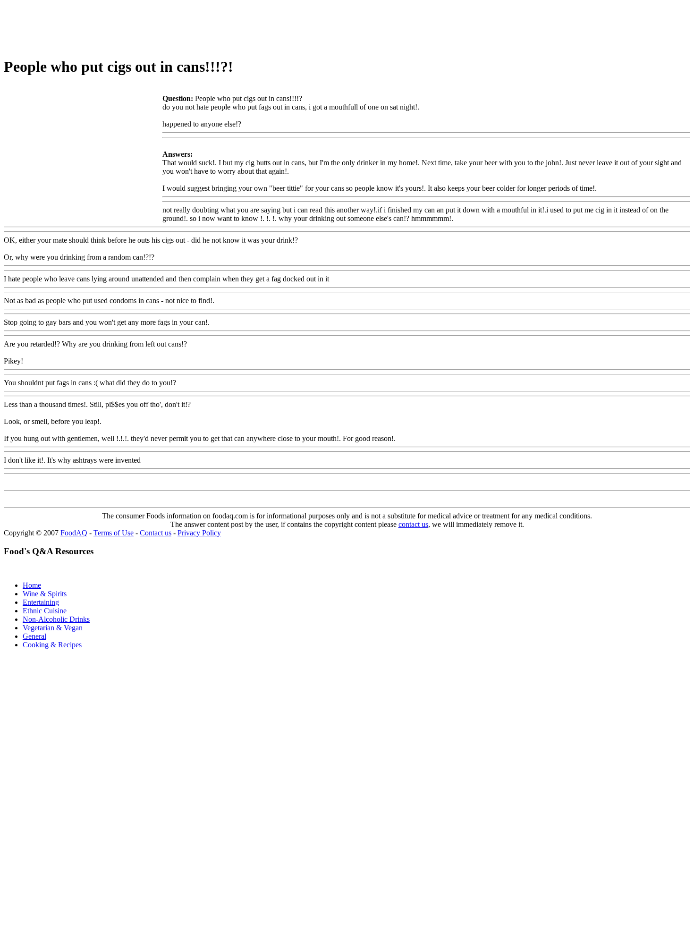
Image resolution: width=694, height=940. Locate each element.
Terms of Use (113, 533)
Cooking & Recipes (52, 645)
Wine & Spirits (45, 594)
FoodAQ (73, 533)
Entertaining (41, 602)
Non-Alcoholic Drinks (56, 619)
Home (32, 585)
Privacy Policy (199, 533)
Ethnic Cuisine (45, 611)
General (34, 636)
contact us (413, 524)
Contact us (155, 533)
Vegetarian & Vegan (53, 628)
